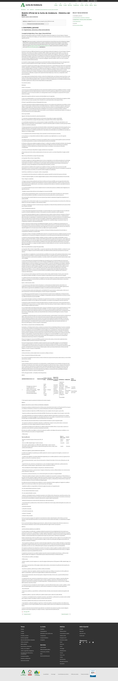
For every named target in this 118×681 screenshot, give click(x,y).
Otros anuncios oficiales (78, 25)
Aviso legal (53, 674)
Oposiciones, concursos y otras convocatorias (83, 19)
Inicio (34, 5)
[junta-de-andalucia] (96, 1)
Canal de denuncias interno (63, 674)
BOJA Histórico (23, 9)
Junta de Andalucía (23, 5)
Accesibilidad (45, 674)
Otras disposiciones (77, 21)
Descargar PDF (26, 611)
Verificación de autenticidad (32, 47)
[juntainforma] (94, 1)
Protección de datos (85, 674)
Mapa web (82, 0)
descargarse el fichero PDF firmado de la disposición (40, 45)
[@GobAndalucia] (88, 1)
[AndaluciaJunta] (93, 1)
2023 (28, 9)
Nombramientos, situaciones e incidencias (81, 17)
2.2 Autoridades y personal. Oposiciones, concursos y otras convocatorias (46, 9)
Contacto (77, 0)
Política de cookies (74, 674)
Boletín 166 (32, 9)
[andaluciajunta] (91, 1)
